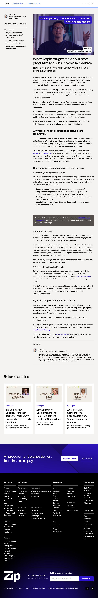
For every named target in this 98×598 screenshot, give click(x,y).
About (86, 516)
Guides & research (56, 499)
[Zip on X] (92, 588)
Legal (20, 501)
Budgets (7, 529)
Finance (21, 494)
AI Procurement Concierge (9, 514)
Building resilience (56, 504)
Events (69, 494)
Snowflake (87, 498)
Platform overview (10, 541)
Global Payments (10, 524)
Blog (54, 496)
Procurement (22, 491)
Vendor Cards (8, 527)
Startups (21, 510)
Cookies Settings (39, 588)
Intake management (8, 545)
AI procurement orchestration (41, 491)
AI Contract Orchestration (8, 509)
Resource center (56, 492)
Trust (85, 539)
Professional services (38, 518)
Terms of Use (88, 534)
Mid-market (22, 513)
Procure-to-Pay (9, 494)
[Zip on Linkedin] (87, 588)
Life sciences (35, 510)
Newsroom (87, 519)
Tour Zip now (87, 458)
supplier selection (84, 276)
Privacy (19, 588)
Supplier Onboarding (8, 497)
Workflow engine (10, 548)
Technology (35, 516)
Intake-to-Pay (35, 494)
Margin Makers (18, 3)
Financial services (37, 513)
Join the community (71, 507)
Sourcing (7, 501)
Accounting (22, 496)
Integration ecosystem (7, 552)
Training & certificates (57, 514)
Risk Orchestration (8, 505)
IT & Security (22, 499)
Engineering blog (88, 525)
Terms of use (8, 588)
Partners (87, 528)
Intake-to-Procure (10, 491)
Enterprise (21, 516)
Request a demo (69, 458)
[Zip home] (12, 576)
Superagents (8, 558)
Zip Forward (71, 496)
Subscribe (86, 579)
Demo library (57, 510)
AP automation (36, 496)
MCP (5, 561)
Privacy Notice (89, 536)
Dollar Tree (87, 488)
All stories (87, 503)
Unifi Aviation (88, 500)
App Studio (8, 532)
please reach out (62, 334)
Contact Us (88, 531)
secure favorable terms (42, 153)
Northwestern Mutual (88, 494)
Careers (86, 521)
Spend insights (9, 556)
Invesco (86, 491)
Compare (56, 508)
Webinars (70, 491)
